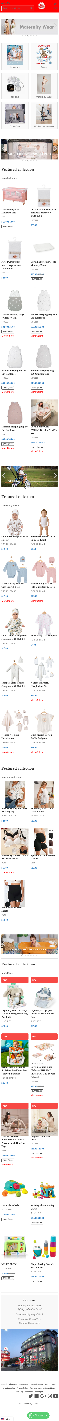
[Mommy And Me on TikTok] (55, 1397)
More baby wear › (10, 505)
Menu (7, 2)
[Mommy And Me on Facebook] (36, 1397)
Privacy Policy (22, 1388)
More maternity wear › (12, 777)
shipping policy (9, 1388)
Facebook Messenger (34, 1392)
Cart (55, 8)
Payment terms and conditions (42, 1388)
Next (56, 26)
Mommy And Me (32, 1404)
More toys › (7, 973)
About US (13, 1384)
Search (4, 1384)
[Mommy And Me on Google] (43, 1397)
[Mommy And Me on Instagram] (50, 1397)
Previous (3, 26)
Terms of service (36, 1384)
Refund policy (50, 1384)
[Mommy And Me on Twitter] (31, 1397)
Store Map (19, 1392)
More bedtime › (9, 178)
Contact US (23, 1384)
